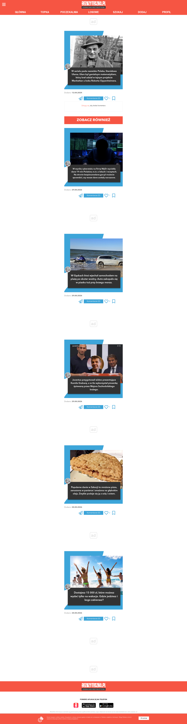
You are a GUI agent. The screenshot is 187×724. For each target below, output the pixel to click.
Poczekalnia (69, 12)
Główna (20, 12)
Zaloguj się (85, 105)
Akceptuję (144, 718)
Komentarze (93, 98)
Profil (166, 12)
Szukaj (118, 12)
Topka (45, 12)
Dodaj (142, 12)
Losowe (93, 12)
